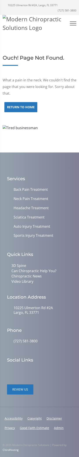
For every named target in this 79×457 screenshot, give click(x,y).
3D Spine (18, 265)
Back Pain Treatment (31, 189)
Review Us (20, 389)
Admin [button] (59, 428)
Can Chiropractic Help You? (33, 270)
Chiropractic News (26, 276)
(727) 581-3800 (66, 10)
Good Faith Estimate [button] (34, 428)
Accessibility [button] (14, 418)
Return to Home (21, 107)
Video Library (22, 281)
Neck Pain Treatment (31, 198)
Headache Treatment (31, 208)
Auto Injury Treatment (32, 226)
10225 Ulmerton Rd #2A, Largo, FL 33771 (32, 5)
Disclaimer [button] (54, 418)
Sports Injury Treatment (33, 235)
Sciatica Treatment (29, 217)
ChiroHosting (11, 450)
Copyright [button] (34, 418)
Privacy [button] (10, 428)
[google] (9, 371)
